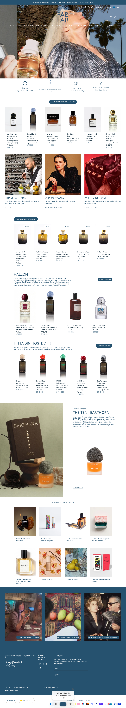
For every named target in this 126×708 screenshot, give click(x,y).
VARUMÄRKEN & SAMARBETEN (16, 688)
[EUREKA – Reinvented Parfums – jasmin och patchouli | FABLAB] (63, 366)
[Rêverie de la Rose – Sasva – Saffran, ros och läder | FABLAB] (83, 237)
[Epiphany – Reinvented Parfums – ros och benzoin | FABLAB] (22, 366)
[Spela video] (18, 637)
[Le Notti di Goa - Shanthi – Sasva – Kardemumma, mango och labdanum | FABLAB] (22, 237)
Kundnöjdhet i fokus (101, 90)
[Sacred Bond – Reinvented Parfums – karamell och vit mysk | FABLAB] (33, 119)
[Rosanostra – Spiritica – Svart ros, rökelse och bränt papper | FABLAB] (53, 119)
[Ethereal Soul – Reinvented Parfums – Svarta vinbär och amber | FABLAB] (42, 366)
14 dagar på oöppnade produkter (25, 91)
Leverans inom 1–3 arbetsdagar (75, 91)
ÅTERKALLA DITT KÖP (52, 688)
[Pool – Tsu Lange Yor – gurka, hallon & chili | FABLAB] (101, 306)
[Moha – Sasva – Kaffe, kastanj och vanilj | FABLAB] (103, 237)
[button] (15, 25)
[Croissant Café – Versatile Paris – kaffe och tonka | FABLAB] (92, 119)
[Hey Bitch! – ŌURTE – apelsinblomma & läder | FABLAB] (73, 119)
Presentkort (99, 7)
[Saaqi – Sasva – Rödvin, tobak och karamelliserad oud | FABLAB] (63, 237)
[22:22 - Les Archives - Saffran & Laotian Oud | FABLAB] (76, 306)
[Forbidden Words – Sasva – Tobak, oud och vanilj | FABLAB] (42, 237)
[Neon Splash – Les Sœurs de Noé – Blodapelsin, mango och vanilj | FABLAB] (112, 119)
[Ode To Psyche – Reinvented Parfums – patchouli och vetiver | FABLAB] (103, 366)
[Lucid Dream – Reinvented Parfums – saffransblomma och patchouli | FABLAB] (83, 366)
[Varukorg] (120, 17)
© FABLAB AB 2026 (72, 700)
